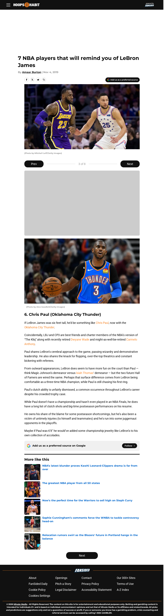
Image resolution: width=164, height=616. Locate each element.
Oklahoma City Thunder (39, 327)
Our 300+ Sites (126, 578)
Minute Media (20, 604)
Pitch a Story (63, 583)
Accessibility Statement (97, 589)
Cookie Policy (37, 589)
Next (130, 164)
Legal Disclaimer (65, 589)
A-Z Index (123, 589)
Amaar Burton (31, 72)
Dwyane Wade (80, 339)
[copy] (44, 79)
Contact (87, 578)
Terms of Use (125, 583)
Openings (61, 578)
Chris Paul (102, 322)
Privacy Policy (90, 583)
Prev (34, 164)
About (32, 578)
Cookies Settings (39, 595)
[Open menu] (8, 5)
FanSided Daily (38, 583)
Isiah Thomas (84, 373)
